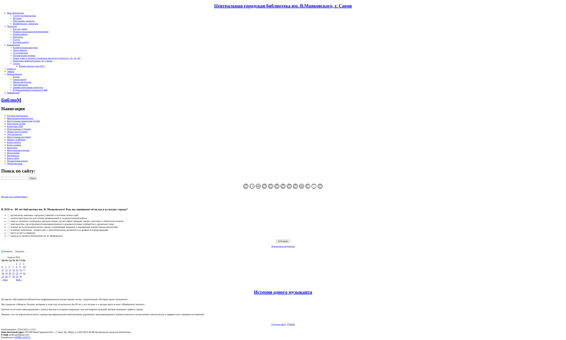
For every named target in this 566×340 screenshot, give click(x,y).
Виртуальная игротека (18, 150)
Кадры (16, 77)
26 (6, 276)
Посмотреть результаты (283, 246)
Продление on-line (16, 123)
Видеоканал (13, 155)
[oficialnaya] (246, 186)
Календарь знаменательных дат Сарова (32, 61)
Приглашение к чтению (19, 129)
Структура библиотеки (24, 15)
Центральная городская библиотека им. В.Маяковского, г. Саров (283, 5)
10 (24, 267)
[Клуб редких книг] (289, 186)
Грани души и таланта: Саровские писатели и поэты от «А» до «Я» (47, 58)
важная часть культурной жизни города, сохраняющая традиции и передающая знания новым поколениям (64, 227)
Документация (20, 85)
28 (13, 276)
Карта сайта (13, 158)
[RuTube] (258, 186)
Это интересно (14, 134)
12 (6, 270)
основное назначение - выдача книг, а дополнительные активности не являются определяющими (59, 230)
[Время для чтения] (283, 186)
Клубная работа (21, 42)
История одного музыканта (283, 292)
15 (17, 270)
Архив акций (19, 79)
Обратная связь (14, 163)
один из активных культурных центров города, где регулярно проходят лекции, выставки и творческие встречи (67, 221)
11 (3, 270)
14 (13, 270)
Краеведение (13, 45)
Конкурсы (12, 147)
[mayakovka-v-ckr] (276, 186)
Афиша (10, 71)
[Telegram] (252, 186)
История (17, 18)
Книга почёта (14, 142)
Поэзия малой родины (24, 55)
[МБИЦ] (264, 186)
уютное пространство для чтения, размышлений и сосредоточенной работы (49, 218)
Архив (16, 63)
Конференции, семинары (25, 23)
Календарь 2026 (15, 126)
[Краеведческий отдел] (270, 186)
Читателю (12, 26)
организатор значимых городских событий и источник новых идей (44, 215)
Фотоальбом (13, 153)
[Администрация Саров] (320, 186)
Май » (19, 280)
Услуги (16, 39)
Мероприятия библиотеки (20, 118)
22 (17, 273)
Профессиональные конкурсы (28, 87)
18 (3, 273)
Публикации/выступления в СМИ (30, 90)
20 (10, 273)
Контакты (18, 37)
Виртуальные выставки (19, 137)
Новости (11, 69)
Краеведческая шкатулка (25, 47)
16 (20, 270)
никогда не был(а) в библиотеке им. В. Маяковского (37, 236)
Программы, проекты (24, 21)
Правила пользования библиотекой (30, 31)
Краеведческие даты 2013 (32, 66)
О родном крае (20, 53)
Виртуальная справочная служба (23, 121)
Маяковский (13, 92)
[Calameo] (307, 186)
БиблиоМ (11, 100)
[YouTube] (314, 186)
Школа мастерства (22, 82)
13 (10, 270)
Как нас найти (20, 29)
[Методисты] (301, 186)
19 (6, 273)
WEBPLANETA (22, 337)
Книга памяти (14, 145)
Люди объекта (20, 50)
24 (24, 273)
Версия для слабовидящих (14, 197)
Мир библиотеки (15, 13)
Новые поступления (17, 131)
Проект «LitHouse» (16, 139)
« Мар (5, 280)
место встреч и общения (23, 233)
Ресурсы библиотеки (17, 116)
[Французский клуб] (295, 186)
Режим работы (20, 34)
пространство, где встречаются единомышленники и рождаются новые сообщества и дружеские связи (62, 224)
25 (3, 276)
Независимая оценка (17, 161)
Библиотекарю (14, 74)
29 (17, 276)
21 (13, 273)
